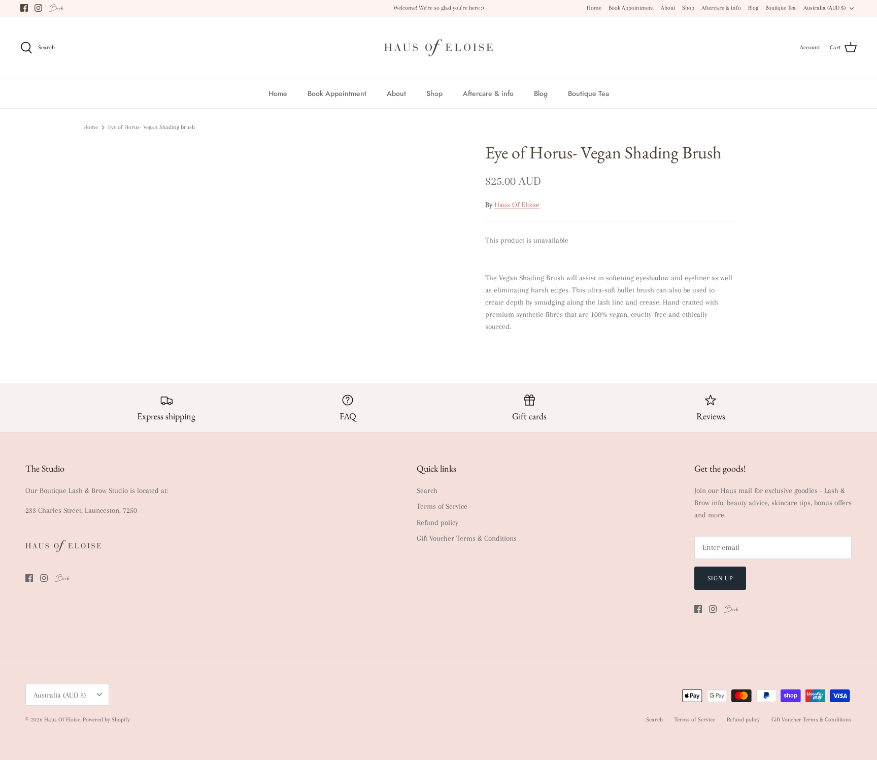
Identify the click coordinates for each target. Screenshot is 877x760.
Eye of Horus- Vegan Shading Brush (151, 127)
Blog (753, 8)
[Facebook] (24, 8)
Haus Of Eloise (516, 205)
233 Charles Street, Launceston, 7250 (81, 510)
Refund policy (437, 522)
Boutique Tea (780, 8)
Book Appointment (631, 8)
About (668, 8)
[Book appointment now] (56, 8)
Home (594, 8)
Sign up (720, 578)
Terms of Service (442, 506)
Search (427, 490)
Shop (688, 8)
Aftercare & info (721, 8)
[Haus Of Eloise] (438, 48)
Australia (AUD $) (824, 8)
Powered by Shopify (106, 719)
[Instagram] (38, 8)
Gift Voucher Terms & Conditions (467, 538)
